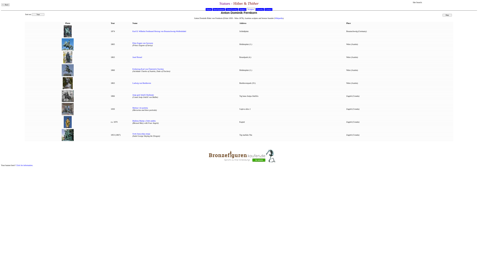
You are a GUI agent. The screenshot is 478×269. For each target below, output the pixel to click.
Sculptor (251, 9)
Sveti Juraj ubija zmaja (141, 134)
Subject (242, 9)
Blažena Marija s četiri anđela (144, 121)
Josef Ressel (137, 57)
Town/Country (231, 9)
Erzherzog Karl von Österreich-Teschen (148, 69)
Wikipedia (279, 18)
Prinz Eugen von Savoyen (142, 43)
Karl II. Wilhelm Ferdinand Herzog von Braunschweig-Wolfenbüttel (159, 31)
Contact (268, 9)
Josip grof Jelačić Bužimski (143, 95)
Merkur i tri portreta (140, 108)
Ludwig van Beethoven (141, 83)
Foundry (260, 9)
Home (209, 9)
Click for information (24, 165)
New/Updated (218, 9)
